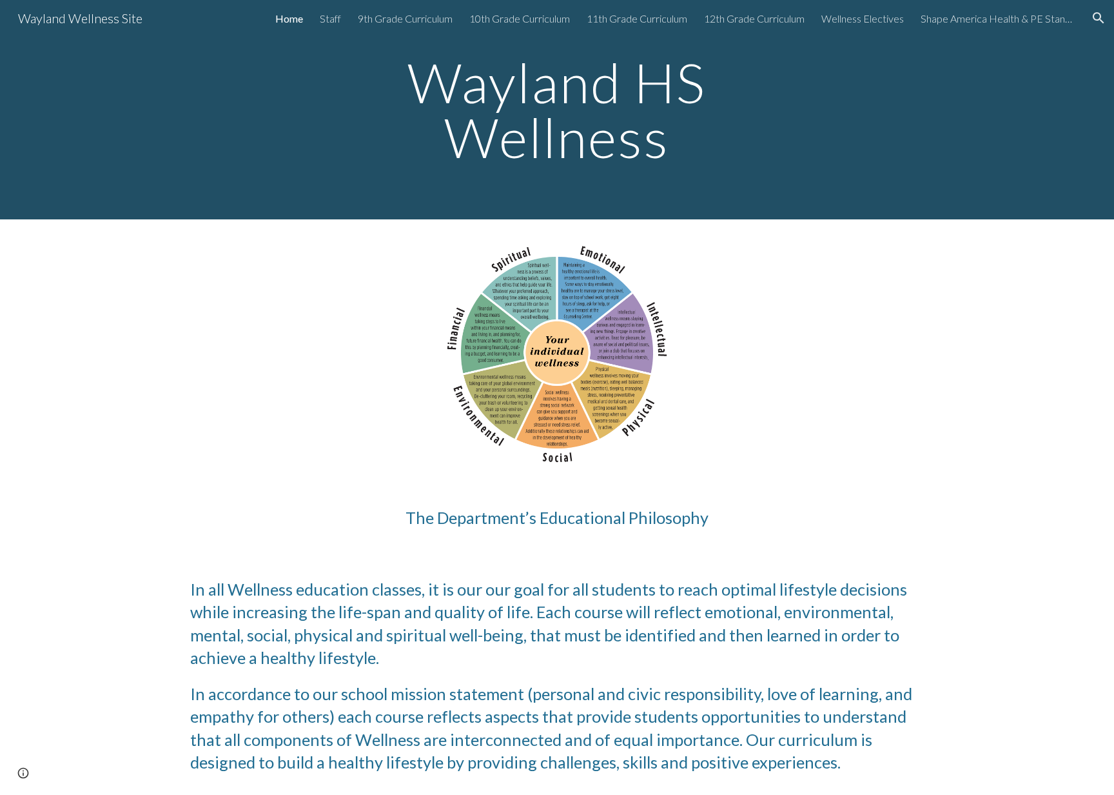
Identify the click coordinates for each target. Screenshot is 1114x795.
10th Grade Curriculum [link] (519, 18)
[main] (557, 110)
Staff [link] (330, 18)
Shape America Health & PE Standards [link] (998, 18)
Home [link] (289, 18)
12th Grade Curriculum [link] (754, 18)
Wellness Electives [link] (862, 18)
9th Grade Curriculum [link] (405, 18)
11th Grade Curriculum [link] (637, 18)
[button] (1098, 18)
